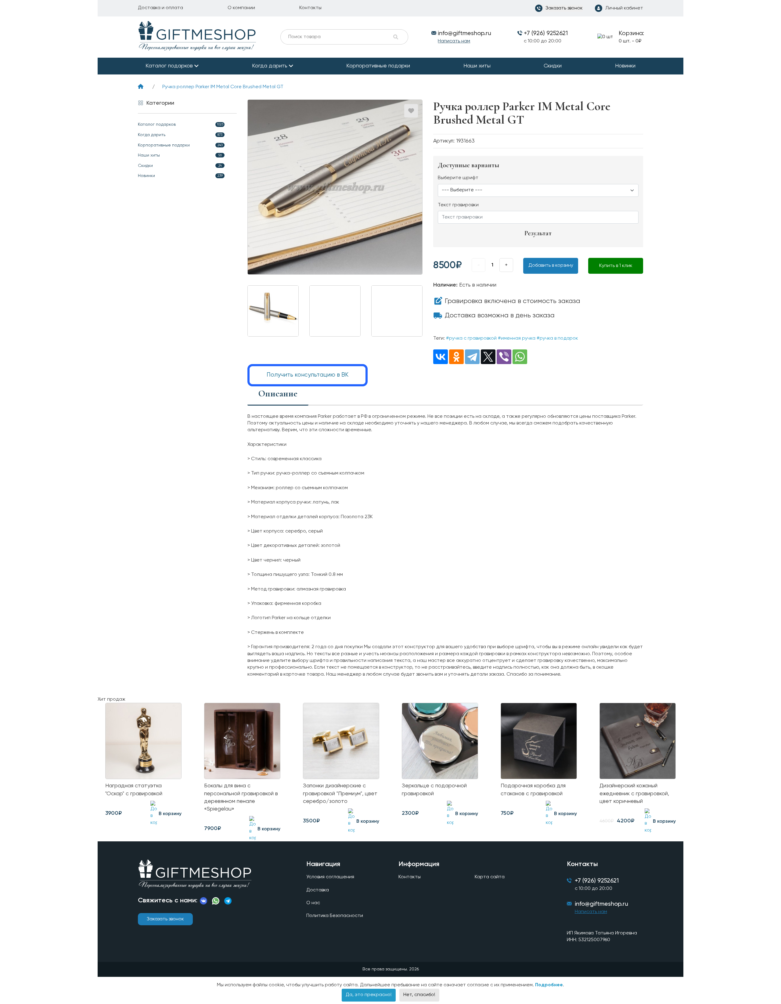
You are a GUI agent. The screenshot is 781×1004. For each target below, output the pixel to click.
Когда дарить (269, 66)
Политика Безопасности (334, 915)
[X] (488, 356)
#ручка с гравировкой (471, 338)
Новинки (625, 66)
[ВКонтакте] (440, 356)
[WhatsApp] (520, 356)
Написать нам (454, 41)
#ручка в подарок (557, 338)
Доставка (317, 890)
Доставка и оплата (160, 7)
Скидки (553, 66)
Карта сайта (490, 877)
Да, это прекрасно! (369, 994)
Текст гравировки (458, 205)
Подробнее (549, 985)
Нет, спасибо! (419, 994)
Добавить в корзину (550, 265)
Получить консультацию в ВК (307, 375)
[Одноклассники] (456, 356)
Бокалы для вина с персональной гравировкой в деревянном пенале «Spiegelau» (241, 797)
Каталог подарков (169, 66)
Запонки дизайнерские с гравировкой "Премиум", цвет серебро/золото (340, 793)
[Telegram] (472, 356)
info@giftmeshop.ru (601, 904)
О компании (241, 7)
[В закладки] (411, 110)
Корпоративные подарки (378, 66)
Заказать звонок (165, 919)
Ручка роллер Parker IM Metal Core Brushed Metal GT (222, 87)
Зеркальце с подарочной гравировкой (434, 789)
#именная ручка (516, 338)
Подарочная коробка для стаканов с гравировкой (533, 789)
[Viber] (504, 356)
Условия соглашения (330, 877)
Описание (277, 393)
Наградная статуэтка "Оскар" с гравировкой (133, 789)
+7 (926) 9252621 (546, 34)
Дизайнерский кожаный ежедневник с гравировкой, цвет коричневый (634, 793)
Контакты (310, 7)
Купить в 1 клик (615, 265)
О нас (313, 903)
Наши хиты (477, 66)
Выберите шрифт (458, 177)
